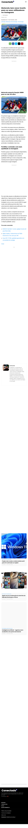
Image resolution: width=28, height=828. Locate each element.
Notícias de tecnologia (11, 21)
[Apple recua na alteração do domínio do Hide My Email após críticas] (14, 580)
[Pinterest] (22, 43)
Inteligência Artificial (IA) (7, 628)
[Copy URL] (19, 43)
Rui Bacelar (5, 15)
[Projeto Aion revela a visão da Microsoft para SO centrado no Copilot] (14, 545)
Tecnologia (21, 21)
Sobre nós (3, 815)
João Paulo (4, 564)
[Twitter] (16, 43)
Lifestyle (3, 21)
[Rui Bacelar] (6, 374)
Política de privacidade (6, 810)
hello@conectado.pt (11, 817)
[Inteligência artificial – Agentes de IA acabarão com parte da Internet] (14, 614)
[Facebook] (13, 43)
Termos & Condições (6, 813)
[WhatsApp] (10, 43)
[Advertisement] (14, 76)
